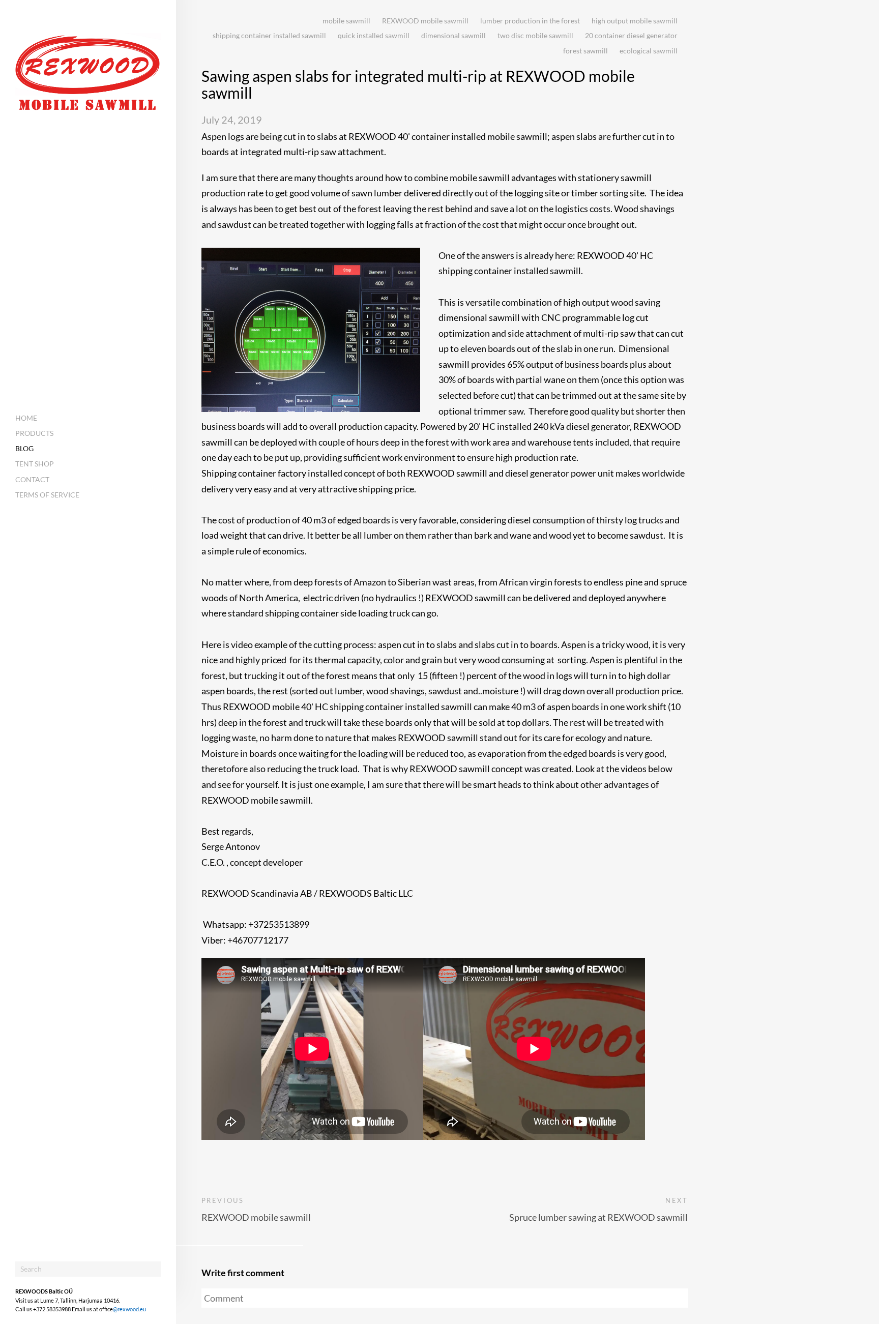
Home (26, 418)
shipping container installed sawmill (269, 35)
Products (34, 433)
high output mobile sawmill (635, 20)
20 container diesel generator (631, 35)
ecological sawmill (649, 50)
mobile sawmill (346, 20)
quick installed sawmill (373, 35)
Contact (32, 479)
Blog (24, 448)
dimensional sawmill (453, 35)
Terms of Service (47, 494)
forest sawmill (585, 50)
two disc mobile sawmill (535, 35)
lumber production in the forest (530, 20)
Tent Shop (34, 463)
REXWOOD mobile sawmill (425, 20)
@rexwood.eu (129, 1309)
